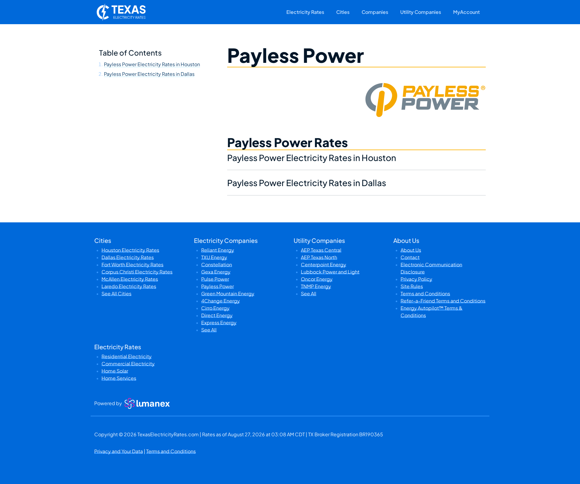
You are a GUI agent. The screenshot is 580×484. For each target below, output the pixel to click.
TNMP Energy (316, 286)
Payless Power (217, 286)
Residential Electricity (127, 356)
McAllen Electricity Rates (130, 279)
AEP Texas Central (321, 250)
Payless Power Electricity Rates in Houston (152, 64)
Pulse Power (215, 279)
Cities (343, 12)
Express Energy (219, 322)
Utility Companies (420, 12)
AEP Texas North (319, 257)
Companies (375, 12)
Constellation (216, 264)
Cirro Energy (215, 308)
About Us (411, 250)
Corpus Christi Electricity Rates (137, 272)
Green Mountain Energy (227, 293)
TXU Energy (214, 257)
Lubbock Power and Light (330, 272)
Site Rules (412, 286)
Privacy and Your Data (118, 451)
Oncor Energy (317, 279)
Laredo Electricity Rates (129, 286)
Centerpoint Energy (323, 264)
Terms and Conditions (425, 293)
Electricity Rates (305, 12)
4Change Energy (220, 301)
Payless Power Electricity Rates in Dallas (149, 74)
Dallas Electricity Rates (128, 257)
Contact (410, 257)
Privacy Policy (416, 279)
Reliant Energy (217, 250)
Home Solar (115, 371)
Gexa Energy (215, 272)
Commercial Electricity (128, 363)
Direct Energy (217, 315)
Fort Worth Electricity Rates (132, 264)
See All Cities (116, 293)
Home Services (119, 378)
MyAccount (466, 12)
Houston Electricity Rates (130, 250)
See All (209, 330)
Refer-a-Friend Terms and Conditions (443, 301)
